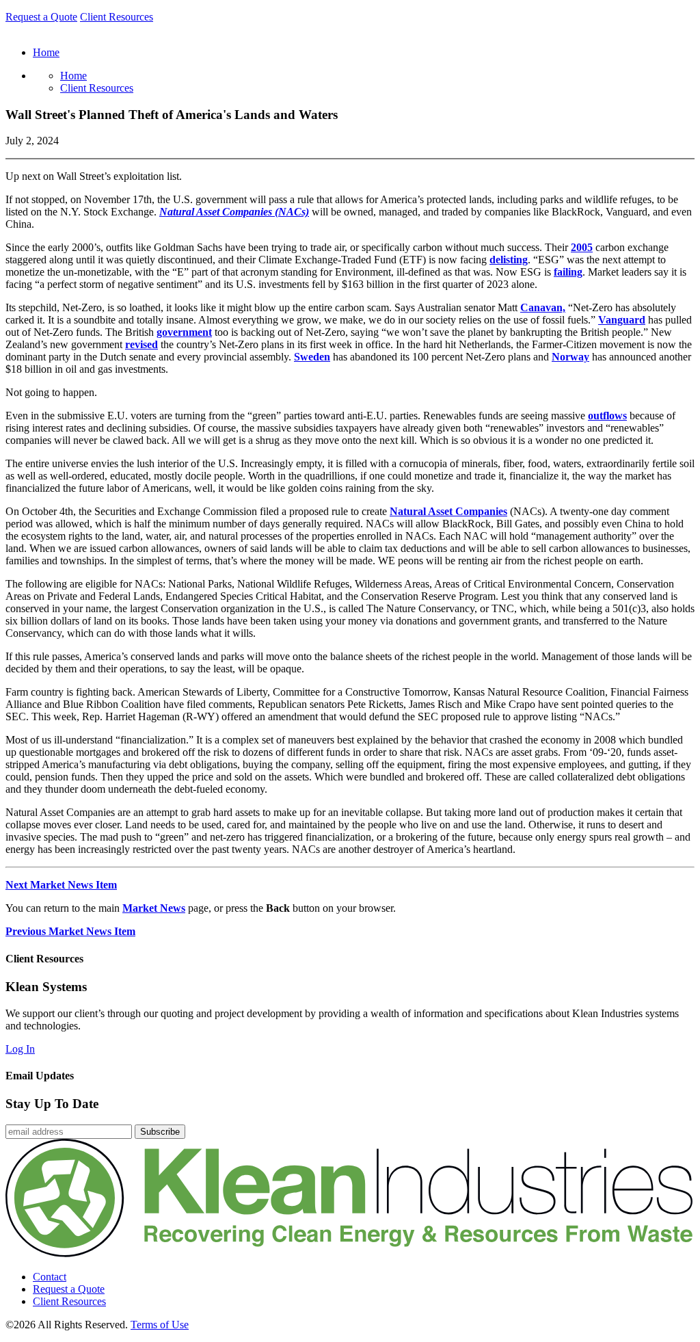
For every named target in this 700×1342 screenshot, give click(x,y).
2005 (582, 247)
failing (568, 272)
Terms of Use (160, 1324)
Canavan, (542, 307)
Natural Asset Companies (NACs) (234, 212)
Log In (20, 1049)
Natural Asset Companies (448, 511)
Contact (49, 1276)
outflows (607, 415)
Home (73, 75)
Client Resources (116, 17)
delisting (508, 259)
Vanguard (621, 320)
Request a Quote (41, 17)
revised (141, 344)
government (184, 332)
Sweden (312, 357)
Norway (570, 357)
